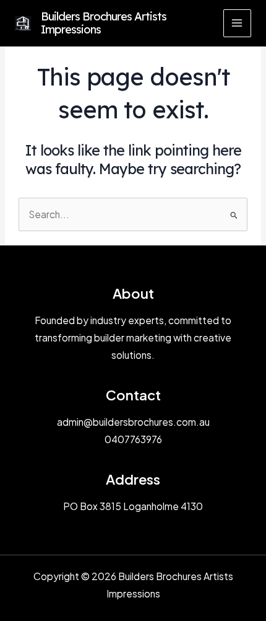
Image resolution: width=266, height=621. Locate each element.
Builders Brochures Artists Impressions (103, 23)
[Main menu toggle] (237, 23)
